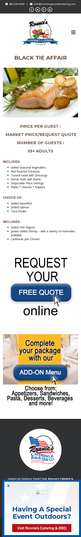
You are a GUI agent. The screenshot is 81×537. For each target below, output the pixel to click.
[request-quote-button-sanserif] (40, 287)
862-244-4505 (17, 4)
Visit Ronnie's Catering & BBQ (41, 528)
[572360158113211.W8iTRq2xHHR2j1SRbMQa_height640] (40, 373)
